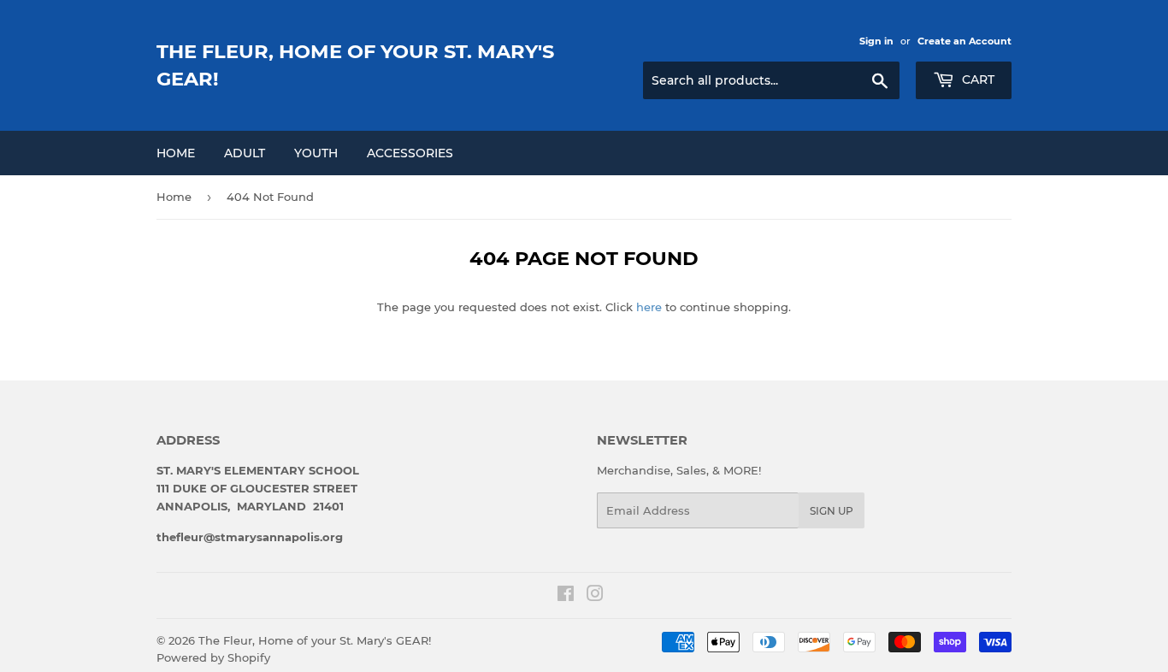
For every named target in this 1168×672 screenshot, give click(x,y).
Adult (244, 153)
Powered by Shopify (213, 657)
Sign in (876, 41)
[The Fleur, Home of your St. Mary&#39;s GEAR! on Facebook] (566, 596)
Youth (316, 153)
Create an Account (964, 41)
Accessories (410, 153)
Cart (976, 79)
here (649, 307)
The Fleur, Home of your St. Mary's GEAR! (355, 65)
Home (175, 153)
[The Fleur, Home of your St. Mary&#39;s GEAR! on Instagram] (595, 596)
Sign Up (831, 510)
